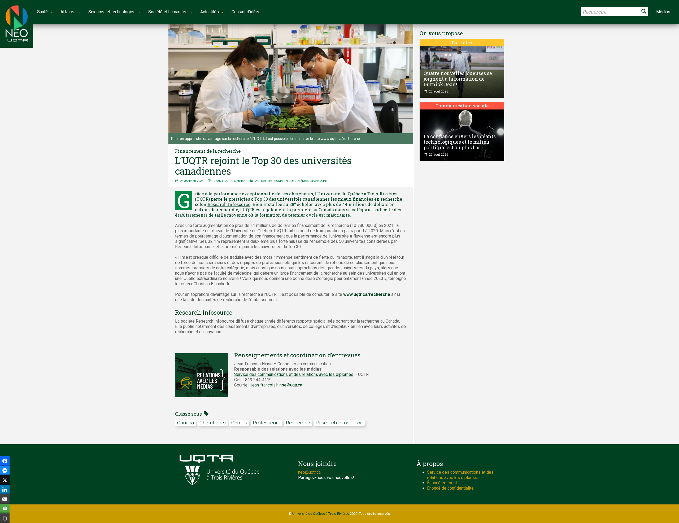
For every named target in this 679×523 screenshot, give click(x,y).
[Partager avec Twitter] (5, 480)
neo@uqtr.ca (309, 472)
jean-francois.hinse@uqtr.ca (276, 385)
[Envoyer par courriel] (5, 499)
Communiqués (285, 181)
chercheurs (212, 423)
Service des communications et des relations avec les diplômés (293, 374)
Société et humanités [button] (168, 11)
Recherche (318, 181)
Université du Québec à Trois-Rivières (320, 514)
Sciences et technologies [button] (112, 11)
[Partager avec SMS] (5, 508)
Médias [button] (663, 11)
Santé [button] (42, 11)
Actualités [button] (209, 11)
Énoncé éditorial (442, 482)
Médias (303, 181)
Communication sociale (462, 106)
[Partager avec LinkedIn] (5, 489)
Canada (185, 423)
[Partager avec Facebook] (5, 461)
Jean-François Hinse (229, 181)
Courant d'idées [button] (246, 11)
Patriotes (462, 42)
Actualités (264, 181)
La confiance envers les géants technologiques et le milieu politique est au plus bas (460, 142)
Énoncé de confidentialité (450, 488)
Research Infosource (228, 204)
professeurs (266, 423)
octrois (239, 423)
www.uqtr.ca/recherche (366, 294)
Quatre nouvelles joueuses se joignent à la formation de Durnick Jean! (458, 78)
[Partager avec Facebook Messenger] (5, 470)
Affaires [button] (68, 11)
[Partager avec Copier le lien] (5, 518)
